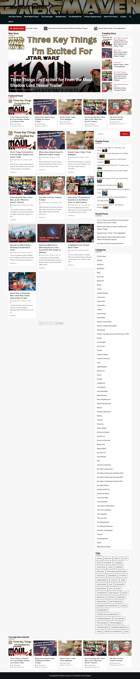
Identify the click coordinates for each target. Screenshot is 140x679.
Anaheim (100, 264)
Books (12, 75)
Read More (13, 172)
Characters (101, 297)
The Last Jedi (101, 518)
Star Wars (123, 605)
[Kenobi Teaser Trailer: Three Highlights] (70, 107)
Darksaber (119, 567)
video (126, 631)
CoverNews (76, 676)
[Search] (130, 17)
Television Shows (16, 288)
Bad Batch (116, 83)
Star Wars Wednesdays (104, 618)
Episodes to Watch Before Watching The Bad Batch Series (20, 247)
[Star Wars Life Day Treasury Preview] (119, 107)
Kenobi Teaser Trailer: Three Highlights (90, 28)
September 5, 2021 (116, 124)
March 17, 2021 (27, 301)
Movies (99, 407)
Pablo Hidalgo (114, 592)
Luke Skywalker (102, 391)
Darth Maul (43, 237)
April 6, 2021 (26, 252)
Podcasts (123, 60)
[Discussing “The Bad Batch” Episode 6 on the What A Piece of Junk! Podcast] (80, 185)
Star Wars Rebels (44, 240)
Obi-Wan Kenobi (101, 592)
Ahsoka (99, 260)
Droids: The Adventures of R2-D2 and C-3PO (113, 334)
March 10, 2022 (65, 124)
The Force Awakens (104, 510)
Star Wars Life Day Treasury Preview (110, 243)
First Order (101, 346)
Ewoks (20, 286)
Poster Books (101, 428)
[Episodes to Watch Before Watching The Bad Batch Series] (22, 233)
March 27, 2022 (27, 89)
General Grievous (103, 358)
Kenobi (116, 51)
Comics (99, 309)
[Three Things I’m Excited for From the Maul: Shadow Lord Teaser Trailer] (20, 107)
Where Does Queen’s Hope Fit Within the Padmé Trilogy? (47, 28)
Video (17, 75)
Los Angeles (101, 387)
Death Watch (101, 575)
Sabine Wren (101, 448)
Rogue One (101, 444)
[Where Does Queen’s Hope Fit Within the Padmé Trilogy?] (45, 107)
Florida (99, 350)
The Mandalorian (75, 17)
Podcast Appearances (92, 17)
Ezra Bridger (50, 237)
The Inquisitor (102, 514)
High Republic (102, 367)
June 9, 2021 (84, 205)
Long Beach (101, 383)
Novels (99, 416)
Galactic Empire (102, 354)
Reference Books (103, 432)
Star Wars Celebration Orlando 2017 (110, 481)
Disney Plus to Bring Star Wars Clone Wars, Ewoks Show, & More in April (20, 295)
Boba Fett (100, 281)
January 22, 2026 (16, 126)
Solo (98, 461)
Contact (123, 17)
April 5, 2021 (55, 255)
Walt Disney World (103, 547)
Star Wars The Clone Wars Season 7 (108, 614)
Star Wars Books (15, 17)
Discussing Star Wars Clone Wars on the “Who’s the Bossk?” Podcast (95, 119)
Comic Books (101, 567)
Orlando (100, 420)
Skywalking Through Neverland (107, 605)
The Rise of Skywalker (105, 530)
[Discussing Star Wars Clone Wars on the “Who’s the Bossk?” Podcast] (95, 107)
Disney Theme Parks (104, 322)
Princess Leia (101, 597)
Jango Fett (101, 371)
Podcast (124, 592)
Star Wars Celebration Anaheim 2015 (110, 473)
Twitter (100, 534)
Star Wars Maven (27, 7)
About (11, 22)
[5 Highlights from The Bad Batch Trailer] (80, 233)
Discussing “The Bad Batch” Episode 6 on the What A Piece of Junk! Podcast (79, 199)
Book (125, 558)
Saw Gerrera (101, 452)
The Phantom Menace (105, 526)
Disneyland (101, 330)
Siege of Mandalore (115, 601)
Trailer (99, 631)
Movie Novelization (104, 403)
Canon (99, 289)
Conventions (101, 313)
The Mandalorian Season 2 (119, 627)
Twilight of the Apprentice (113, 631)
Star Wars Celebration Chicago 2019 (110, 477)
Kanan (57, 237)
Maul (110, 584)
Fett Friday (122, 575)
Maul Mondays (101, 588)
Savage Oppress (101, 601)
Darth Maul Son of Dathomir (116, 571)
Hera (98, 362)
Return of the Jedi (103, 440)
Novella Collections (123, 73)
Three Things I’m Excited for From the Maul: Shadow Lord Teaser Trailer (20, 119)
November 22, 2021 (91, 126)
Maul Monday (119, 584)
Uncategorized (102, 538)
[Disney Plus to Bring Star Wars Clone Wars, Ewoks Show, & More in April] (22, 281)
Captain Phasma (102, 293)
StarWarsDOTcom (103, 489)
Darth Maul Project (31, 17)
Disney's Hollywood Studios (107, 326)
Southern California (104, 465)
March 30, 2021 (85, 250)
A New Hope (101, 256)
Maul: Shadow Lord (16, 112)
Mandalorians (61, 17)
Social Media (101, 457)
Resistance (101, 436)
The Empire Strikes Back (105, 506)
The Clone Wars (22, 240)
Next (61, 323)
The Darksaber (47, 17)
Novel (111, 588)
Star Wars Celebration (105, 469)
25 (57, 323)
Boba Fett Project (111, 17)
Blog (98, 272)
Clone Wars (117, 60)
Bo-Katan (100, 277)
